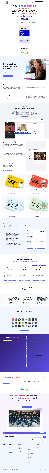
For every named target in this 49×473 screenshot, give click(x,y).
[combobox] (32, 2)
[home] (7, 2)
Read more (29, 2)
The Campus (11, 2)
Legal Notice (11, 469)
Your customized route (17, 2)
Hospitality (9, 444)
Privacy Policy (8, 469)
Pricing (23, 2)
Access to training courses (24, 48)
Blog (25, 2)
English (32, 2)
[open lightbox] (24, 418)
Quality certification (16, 22)
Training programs (33, 22)
